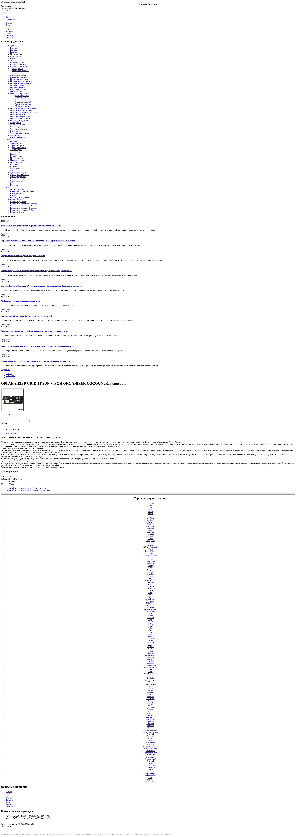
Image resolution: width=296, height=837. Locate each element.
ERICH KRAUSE (150, 547)
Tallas (150, 661)
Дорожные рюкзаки (18, 75)
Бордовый (150, 719)
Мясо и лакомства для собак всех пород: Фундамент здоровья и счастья (31, 226)
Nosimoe (150, 618)
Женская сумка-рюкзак (19, 79)
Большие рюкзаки (17, 62)
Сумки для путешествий (19, 175)
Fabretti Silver (150, 551)
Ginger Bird (150, 562)
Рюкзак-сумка (20, 98)
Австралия (150, 707)
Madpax (150, 595)
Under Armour (150, 684)
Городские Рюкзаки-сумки (20, 67)
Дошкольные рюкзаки (19, 77)
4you (150, 505)
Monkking (150, 607)
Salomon (150, 647)
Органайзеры (15, 56)
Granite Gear (150, 564)
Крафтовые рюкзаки (18, 89)
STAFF (150, 651)
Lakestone (150, 586)
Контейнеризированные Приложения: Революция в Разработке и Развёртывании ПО (36, 271)
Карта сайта (10, 37)
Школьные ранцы (17, 200)
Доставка (9, 31)
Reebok (150, 640)
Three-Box (150, 670)
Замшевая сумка (16, 152)
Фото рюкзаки (16, 135)
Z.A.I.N (150, 703)
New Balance (150, 611)
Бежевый (150, 713)
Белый (150, 715)
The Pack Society (150, 668)
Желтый (150, 728)
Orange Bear (150, 622)
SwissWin (150, 659)
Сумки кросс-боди (17, 179)
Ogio (150, 620)
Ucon (150, 682)
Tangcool (150, 663)
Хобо (12, 183)
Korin (150, 584)
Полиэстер (150, 757)
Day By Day (150, 541)
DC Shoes (150, 543)
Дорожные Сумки (17, 146)
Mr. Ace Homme (150, 609)
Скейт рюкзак (15, 123)
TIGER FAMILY (150, 674)
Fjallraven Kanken (150, 555)
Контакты (9, 35)
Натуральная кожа (150, 747)
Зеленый (150, 734)
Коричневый (150, 742)
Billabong (150, 524)
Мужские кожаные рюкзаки (21, 110)
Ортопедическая (150, 753)
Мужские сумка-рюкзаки (20, 116)
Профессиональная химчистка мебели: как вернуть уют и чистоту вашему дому (34, 331)
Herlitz (150, 572)
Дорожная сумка (16, 143)
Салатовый (150, 765)
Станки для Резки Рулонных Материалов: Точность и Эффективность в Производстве (37, 361)
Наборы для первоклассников (22, 191)
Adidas (150, 512)
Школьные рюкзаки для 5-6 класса (23, 208)
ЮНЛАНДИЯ (150, 782)
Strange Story (150, 655)
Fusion (150, 557)
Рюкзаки (9, 60)
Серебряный (150, 767)
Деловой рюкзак (16, 69)
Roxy (150, 645)
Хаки (150, 778)
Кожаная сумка (16, 156)
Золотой (150, 736)
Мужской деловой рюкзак (20, 119)
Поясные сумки (16, 166)
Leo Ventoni (150, 589)
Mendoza (150, 601)
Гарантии (9, 29)
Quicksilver (150, 638)
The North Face (150, 665)
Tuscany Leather (150, 680)
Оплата (8, 33)
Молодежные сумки (18, 160)
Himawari (150, 576)
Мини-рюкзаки (16, 91)
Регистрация (10, 19)
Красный (150, 744)
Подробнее (5, 234)
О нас (8, 25)
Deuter (150, 545)
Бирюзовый (150, 717)
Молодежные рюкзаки (19, 94)
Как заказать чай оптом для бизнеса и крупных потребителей (26, 316)
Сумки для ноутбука (18, 173)
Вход (7, 17)
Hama (150, 568)
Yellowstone (150, 701)
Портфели (14, 164)
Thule (150, 672)
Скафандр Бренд (150, 774)
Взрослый (150, 722)
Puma (150, 636)
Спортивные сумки (18, 168)
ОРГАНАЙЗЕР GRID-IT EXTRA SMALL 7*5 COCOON (28, 490)
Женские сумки (16, 150)
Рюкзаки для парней (23, 102)
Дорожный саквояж (18, 148)
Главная (9, 23)
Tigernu (150, 676)
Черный (150, 780)
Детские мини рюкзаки (19, 71)
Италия (150, 738)
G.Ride (150, 559)
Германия (150, 724)
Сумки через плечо (17, 181)
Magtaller (150, 597)
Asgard (150, 514)
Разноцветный (150, 759)
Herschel (150, 574)
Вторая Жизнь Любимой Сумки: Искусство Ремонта (23, 256)
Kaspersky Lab (150, 580)
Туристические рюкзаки (19, 133)
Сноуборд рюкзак (17, 127)
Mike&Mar (150, 603)
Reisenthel (150, 643)
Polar (150, 632)
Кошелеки (14, 52)
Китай (150, 740)
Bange (150, 522)
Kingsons (150, 582)
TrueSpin (150, 678)
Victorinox (150, 688)
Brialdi (150, 530)
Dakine (150, 539)
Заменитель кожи (150, 730)
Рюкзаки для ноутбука (19, 121)
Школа (8, 187)
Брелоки (13, 50)
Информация (11, 433)
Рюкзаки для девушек (23, 100)
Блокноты (14, 48)
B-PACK (150, 518)
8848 (150, 507)
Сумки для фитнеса (18, 177)
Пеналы (13, 58)
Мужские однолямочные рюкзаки (23, 112)
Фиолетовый (150, 776)
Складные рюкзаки (17, 125)
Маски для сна (16, 54)
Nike (150, 613)
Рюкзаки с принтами (23, 104)
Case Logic (150, 534)
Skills (150, 649)
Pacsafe (150, 626)
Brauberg (150, 528)
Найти (4, 13)
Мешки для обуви (17, 158)
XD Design (150, 699)
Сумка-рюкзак (16, 131)
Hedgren (150, 570)
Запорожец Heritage (150, 732)
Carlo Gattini (150, 532)
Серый (150, 769)
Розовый (150, 761)
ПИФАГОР (150, 755)
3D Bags (150, 503)
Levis (150, 593)
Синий (150, 771)
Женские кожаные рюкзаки (21, 81)
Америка (150, 709)
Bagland (150, 520)
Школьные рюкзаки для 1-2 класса (23, 204)
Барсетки (13, 141)
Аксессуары (10, 46)
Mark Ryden (150, 599)
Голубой (150, 726)
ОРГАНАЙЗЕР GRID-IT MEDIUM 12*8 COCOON (26, 488)
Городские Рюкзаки (18, 64)
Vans (150, 686)
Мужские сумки (16, 162)
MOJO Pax (150, 605)
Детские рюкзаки (17, 73)
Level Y (150, 591)
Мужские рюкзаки (17, 114)
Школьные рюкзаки (18, 202)
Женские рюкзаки (17, 85)
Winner (150, 695)
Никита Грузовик (150, 749)
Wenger (150, 690)
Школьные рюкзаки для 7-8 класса (23, 210)
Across (150, 510)
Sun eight (150, 657)
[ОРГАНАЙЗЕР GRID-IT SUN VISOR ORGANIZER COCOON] (12, 411)
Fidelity (150, 553)
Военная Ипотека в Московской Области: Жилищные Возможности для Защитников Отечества (41, 286)
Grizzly (150, 566)
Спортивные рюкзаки (18, 129)
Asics (150, 516)
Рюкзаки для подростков (20, 198)
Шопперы (14, 185)
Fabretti (150, 549)
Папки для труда (16, 193)
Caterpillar (150, 537)
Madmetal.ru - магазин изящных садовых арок (20, 301)
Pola (150, 630)
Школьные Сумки (17, 212)
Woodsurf (150, 697)
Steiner (150, 653)
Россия (150, 763)
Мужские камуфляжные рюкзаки (23, 108)
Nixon (150, 616)
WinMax (150, 692)
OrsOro (150, 624)
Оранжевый (150, 751)
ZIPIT (150, 705)
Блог (7, 27)
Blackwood (150, 526)
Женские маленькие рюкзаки (21, 83)
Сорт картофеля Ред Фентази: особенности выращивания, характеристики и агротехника (38, 241)
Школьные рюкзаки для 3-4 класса (23, 206)
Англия (150, 711)
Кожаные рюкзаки (17, 87)
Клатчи (13, 154)
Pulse (150, 634)
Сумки (8, 139)
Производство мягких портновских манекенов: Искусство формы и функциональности (37, 346)
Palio (150, 628)
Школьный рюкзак (22, 106)
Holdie (150, 578)
